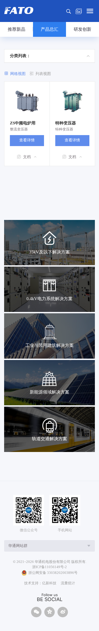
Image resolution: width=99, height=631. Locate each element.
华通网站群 (18, 546)
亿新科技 (49, 583)
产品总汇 (49, 29)
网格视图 (18, 74)
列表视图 (43, 74)
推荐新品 (16, 29)
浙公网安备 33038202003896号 (53, 573)
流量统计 (68, 583)
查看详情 (27, 140)
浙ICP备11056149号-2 (49, 567)
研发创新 (82, 29)
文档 (27, 157)
